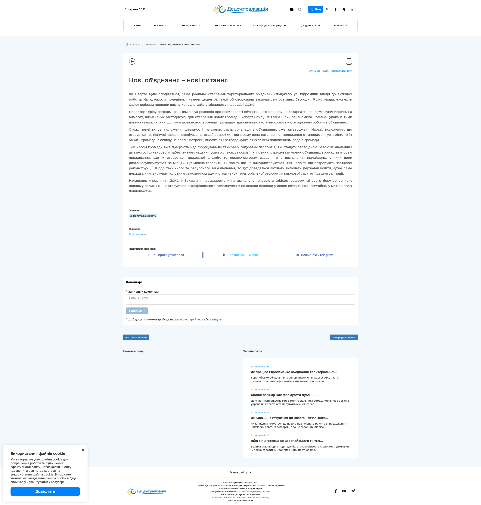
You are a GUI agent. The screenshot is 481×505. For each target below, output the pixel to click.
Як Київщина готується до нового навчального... (289, 417)
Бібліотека (340, 25)
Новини (151, 44)
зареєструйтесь (191, 319)
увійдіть (216, 319)
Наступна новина (136, 337)
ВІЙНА (137, 25)
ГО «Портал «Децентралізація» (255, 491)
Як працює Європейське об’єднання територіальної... (294, 372)
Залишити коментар (142, 291)
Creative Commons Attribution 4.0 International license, (240, 497)
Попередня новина (344, 337)
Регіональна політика (228, 25)
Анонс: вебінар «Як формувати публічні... (284, 395)
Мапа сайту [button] (239, 472)
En (327, 9)
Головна (135, 44)
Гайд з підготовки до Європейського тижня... (287, 440)
